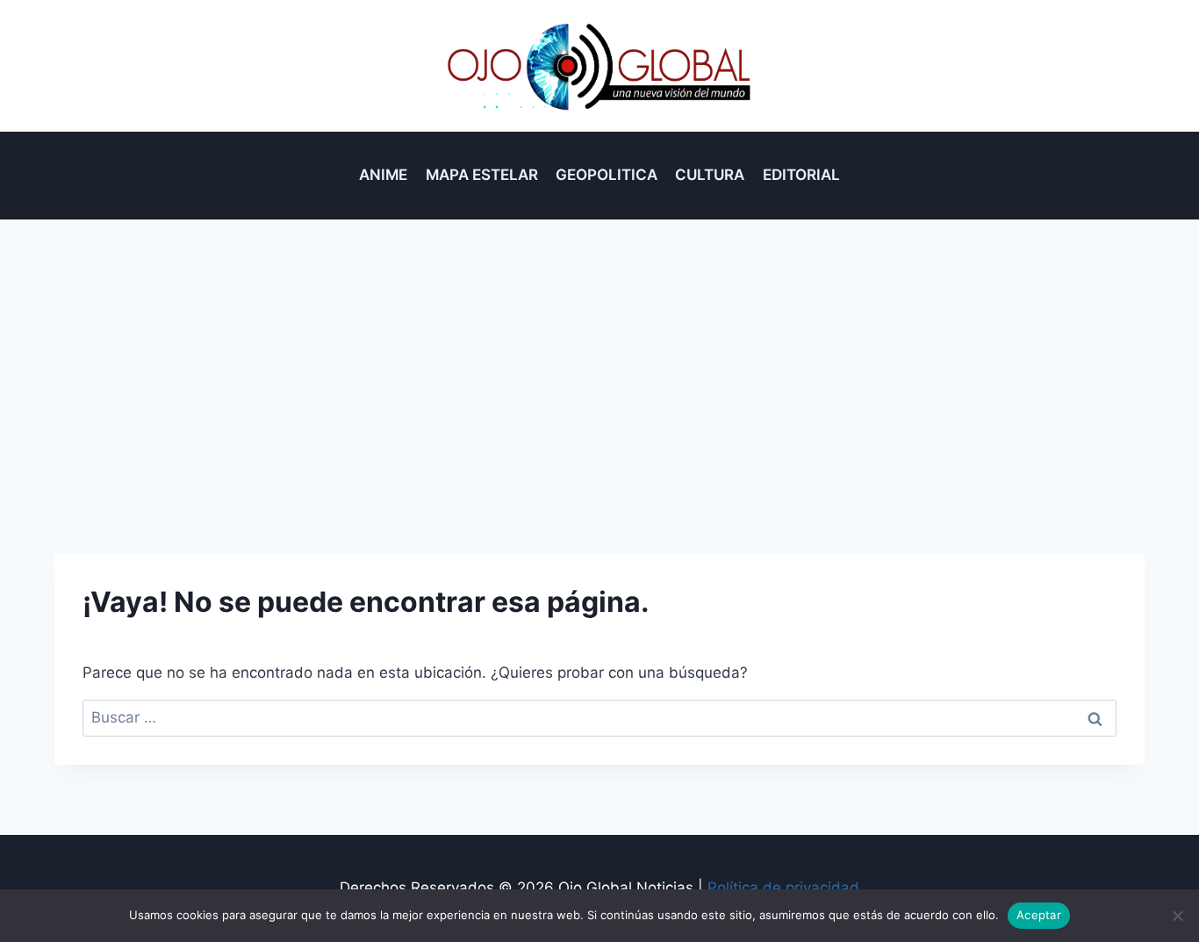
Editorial (801, 174)
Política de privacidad (783, 887)
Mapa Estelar (482, 174)
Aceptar (1038, 915)
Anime (383, 174)
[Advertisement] (599, 351)
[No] (1177, 915)
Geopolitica (606, 174)
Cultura (709, 174)
